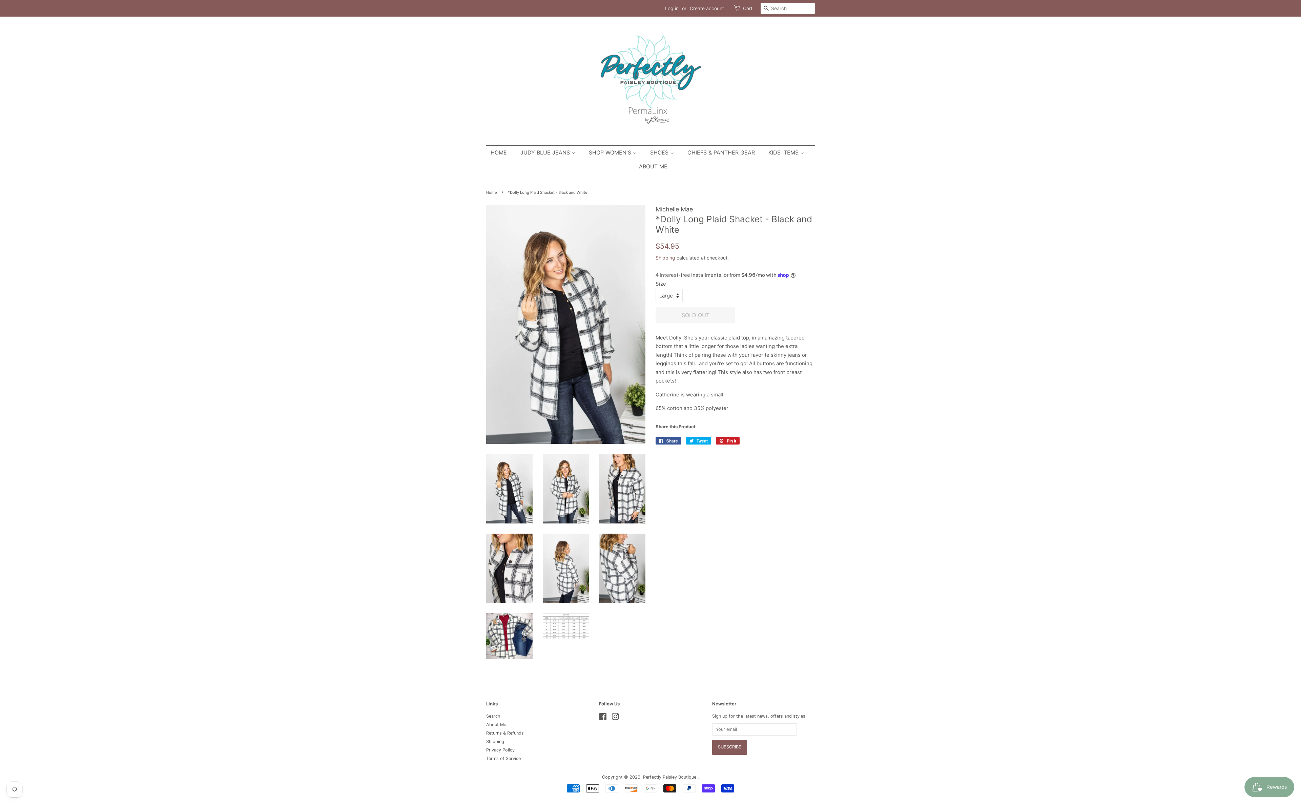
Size (661, 284)
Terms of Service (503, 758)
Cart (747, 8)
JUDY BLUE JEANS (546, 152)
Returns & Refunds (505, 733)
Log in (672, 8)
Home (499, 152)
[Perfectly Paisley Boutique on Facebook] (603, 718)
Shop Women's (611, 152)
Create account (707, 8)
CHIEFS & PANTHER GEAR (721, 152)
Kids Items (784, 152)
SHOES (660, 152)
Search (493, 716)
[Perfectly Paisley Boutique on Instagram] (615, 718)
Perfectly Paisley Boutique (670, 777)
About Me (653, 166)
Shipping (665, 258)
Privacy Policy (500, 750)
